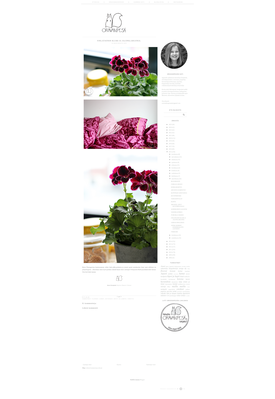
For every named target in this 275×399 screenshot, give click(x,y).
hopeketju (187, 271)
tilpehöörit (186, 293)
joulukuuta (174, 154)
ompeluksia (171, 289)
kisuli (182, 276)
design (181, 268)
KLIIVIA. (173, 201)
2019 (170, 141)
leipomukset (168, 284)
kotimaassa (172, 279)
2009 (170, 255)
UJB (167, 295)
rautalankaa (186, 291)
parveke (169, 291)
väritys (131, 298)
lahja (180, 282)
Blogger (142, 379)
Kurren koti (139, 2)
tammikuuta (174, 238)
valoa (178, 295)
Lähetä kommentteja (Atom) (94, 368)
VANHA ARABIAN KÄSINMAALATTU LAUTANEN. (177, 227)
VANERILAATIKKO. (177, 212)
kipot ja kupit (173, 276)
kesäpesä (164, 276)
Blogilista (119, 285)
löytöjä (175, 284)
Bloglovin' (124, 285)
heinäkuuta (174, 168)
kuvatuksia (165, 281)
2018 (170, 143)
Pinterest (129, 285)
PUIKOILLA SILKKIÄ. (177, 215)
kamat (101, 298)
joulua (170, 274)
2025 (170, 124)
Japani (164, 273)
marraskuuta (175, 157)
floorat (95, 298)
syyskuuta (174, 162)
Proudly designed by (168, 388)
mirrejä (163, 286)
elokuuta (174, 165)
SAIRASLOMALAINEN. (177, 222)
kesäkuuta (174, 170)
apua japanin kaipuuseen (173, 266)
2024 (170, 127)
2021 (170, 135)
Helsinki (172, 271)
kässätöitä (175, 282)
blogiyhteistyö (173, 268)
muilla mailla (179, 286)
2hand (163, 266)
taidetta (179, 293)
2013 (170, 244)
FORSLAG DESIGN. (177, 184)
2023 (170, 130)
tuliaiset (163, 295)
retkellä (163, 293)
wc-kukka (188, 295)
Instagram (178, 2)
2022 (170, 132)
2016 (170, 149)
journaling (176, 274)
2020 (170, 138)
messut (188, 284)
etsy (188, 268)
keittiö (188, 274)
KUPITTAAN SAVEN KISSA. (179, 193)
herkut (180, 271)
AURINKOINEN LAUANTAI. (179, 209)
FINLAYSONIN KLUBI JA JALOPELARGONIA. (178, 218)
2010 (170, 252)
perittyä (179, 291)
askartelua (164, 268)
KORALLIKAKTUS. (176, 187)
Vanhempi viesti (151, 364)
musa (188, 286)
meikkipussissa (182, 284)
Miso (168, 286)
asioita (188, 266)
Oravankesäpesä (116, 2)
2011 (170, 249)
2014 (170, 241)
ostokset (109, 298)
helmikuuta (174, 235)
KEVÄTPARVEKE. (176, 196)
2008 (170, 258)
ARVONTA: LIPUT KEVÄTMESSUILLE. (178, 205)
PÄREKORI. (174, 232)
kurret (188, 279)
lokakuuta (174, 159)
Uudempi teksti (87, 364)
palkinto (188, 289)
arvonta (184, 266)
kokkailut (187, 276)
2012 (170, 247)
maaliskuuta (175, 179)
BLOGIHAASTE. (175, 181)
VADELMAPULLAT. (176, 199)
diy (185, 268)
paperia (163, 291)
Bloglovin (159, 2)
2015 (170, 152)
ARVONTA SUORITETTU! (178, 190)
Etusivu (95, 2)
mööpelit (164, 289)
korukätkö (164, 279)
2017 (170, 146)
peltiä (174, 291)
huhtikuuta (174, 176)
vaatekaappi (172, 295)
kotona (180, 279)
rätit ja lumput (120, 298)
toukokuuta (174, 173)
